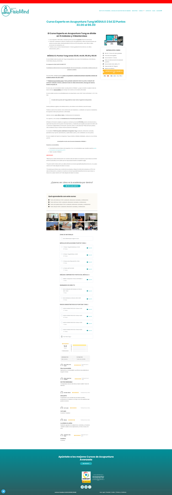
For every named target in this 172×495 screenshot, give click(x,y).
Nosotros (135, 10)
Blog (153, 10)
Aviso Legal (102, 492)
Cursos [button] (141, 10)
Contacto (148, 10)
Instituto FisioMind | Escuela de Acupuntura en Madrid (115, 10)
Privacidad (108, 492)
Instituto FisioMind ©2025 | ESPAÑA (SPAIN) (65, 492)
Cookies (113, 492)
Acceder (158, 10)
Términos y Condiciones (121, 492)
